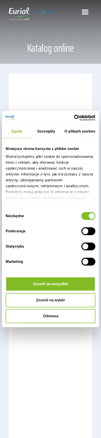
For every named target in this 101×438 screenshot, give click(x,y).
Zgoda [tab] (16, 131)
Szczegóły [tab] (46, 131)
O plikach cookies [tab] (79, 131)
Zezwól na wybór (50, 300)
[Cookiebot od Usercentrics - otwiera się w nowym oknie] (73, 118)
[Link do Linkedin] (50, 12)
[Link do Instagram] (43, 12)
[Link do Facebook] (36, 12)
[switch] (88, 231)
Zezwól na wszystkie (50, 284)
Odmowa (50, 316)
